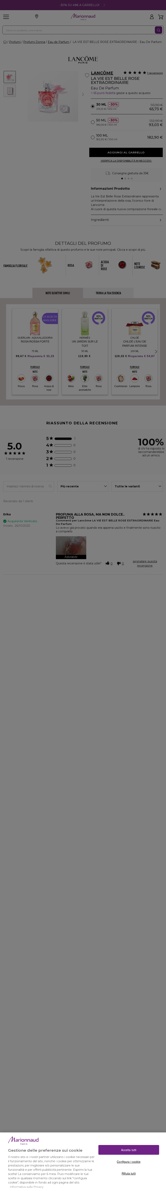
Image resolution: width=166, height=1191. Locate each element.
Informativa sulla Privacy (26, 1187)
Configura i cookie (128, 1162)
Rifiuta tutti (129, 1173)
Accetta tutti (128, 1150)
